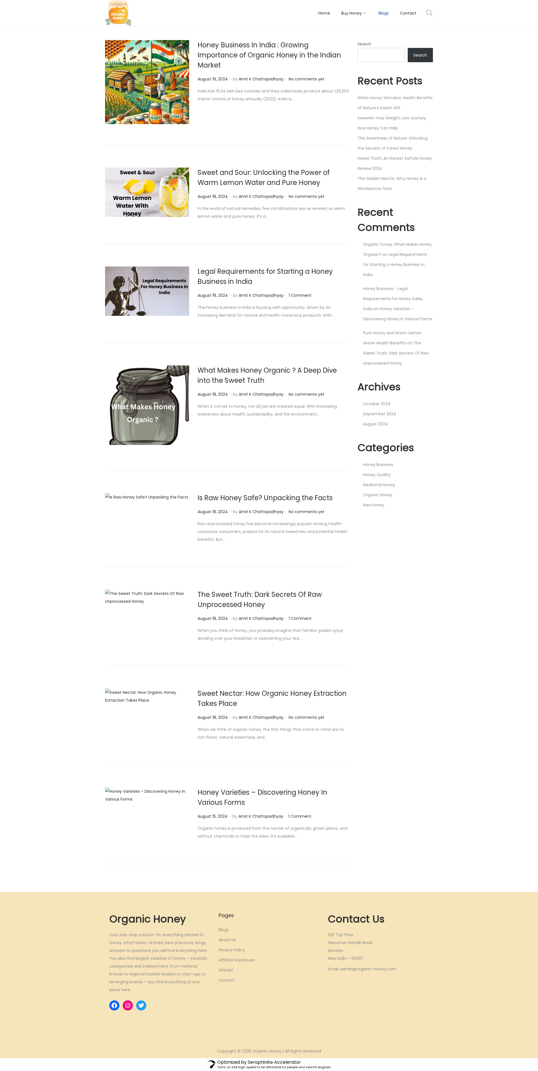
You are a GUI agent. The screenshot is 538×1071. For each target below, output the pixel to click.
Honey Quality (377, 474)
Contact (227, 980)
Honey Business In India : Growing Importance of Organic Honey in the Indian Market (269, 55)
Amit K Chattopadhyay (261, 79)
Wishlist (226, 970)
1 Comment (300, 295)
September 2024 (379, 414)
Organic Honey (377, 495)
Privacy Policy (232, 950)
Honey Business (378, 464)
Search (364, 44)
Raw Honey (373, 505)
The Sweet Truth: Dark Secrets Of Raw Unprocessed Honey (396, 353)
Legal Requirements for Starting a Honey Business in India (395, 264)
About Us (227, 940)
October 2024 (377, 404)
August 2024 (375, 424)
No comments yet (306, 79)
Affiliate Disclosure (237, 960)
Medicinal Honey (379, 485)
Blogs (224, 930)
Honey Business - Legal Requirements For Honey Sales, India (393, 299)
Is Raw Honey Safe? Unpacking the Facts (265, 497)
